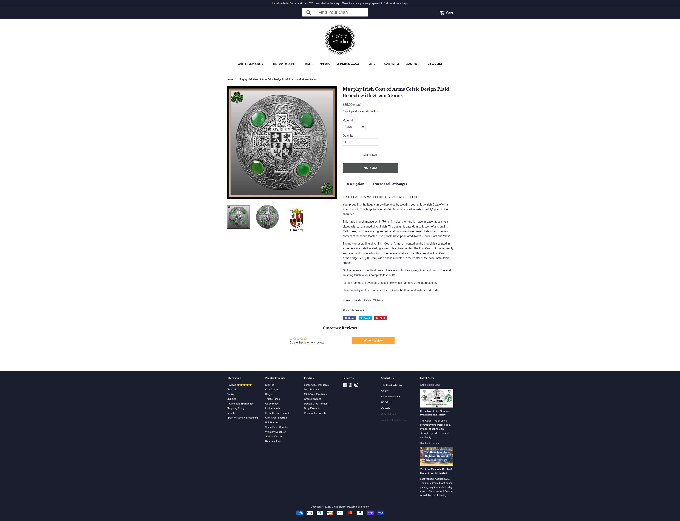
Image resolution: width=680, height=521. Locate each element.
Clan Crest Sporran (276, 417)
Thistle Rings (272, 399)
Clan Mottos (392, 63)
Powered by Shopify (358, 506)
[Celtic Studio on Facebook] (345, 385)
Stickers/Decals (273, 436)
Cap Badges (272, 389)
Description (354, 183)
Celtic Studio (339, 506)
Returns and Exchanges (388, 183)
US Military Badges (348, 63)
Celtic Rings (272, 403)
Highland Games (429, 443)
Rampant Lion (273, 441)
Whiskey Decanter (275, 432)
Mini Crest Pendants (315, 394)
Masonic (325, 63)
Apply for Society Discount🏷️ (243, 417)
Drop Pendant (312, 408)
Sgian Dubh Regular (276, 427)
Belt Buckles (272, 422)
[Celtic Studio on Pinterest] (350, 385)
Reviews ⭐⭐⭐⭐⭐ (239, 385)
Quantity (348, 135)
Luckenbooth (272, 408)
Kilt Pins (269, 385)
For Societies (434, 63)
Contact (231, 394)
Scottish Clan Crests (251, 63)
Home (230, 79)
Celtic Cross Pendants (277, 413)
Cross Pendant (312, 399)
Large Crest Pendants (316, 385)
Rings (307, 63)
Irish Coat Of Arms (284, 63)
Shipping (348, 111)
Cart (449, 12)
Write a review (373, 340)
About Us (412, 63)
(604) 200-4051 (390, 414)
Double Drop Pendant (316, 403)
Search (231, 413)
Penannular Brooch (315, 413)
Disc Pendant (311, 389)
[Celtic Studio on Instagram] (356, 385)
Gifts (372, 63)
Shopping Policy (236, 408)
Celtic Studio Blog (430, 385)
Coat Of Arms (374, 300)
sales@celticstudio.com (394, 420)
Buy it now (370, 168)
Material (348, 120)
